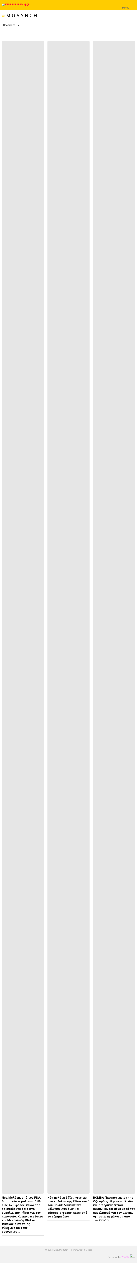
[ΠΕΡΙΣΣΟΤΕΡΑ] (41, 1239)
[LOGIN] (133, 5)
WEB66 (125, 1257)
